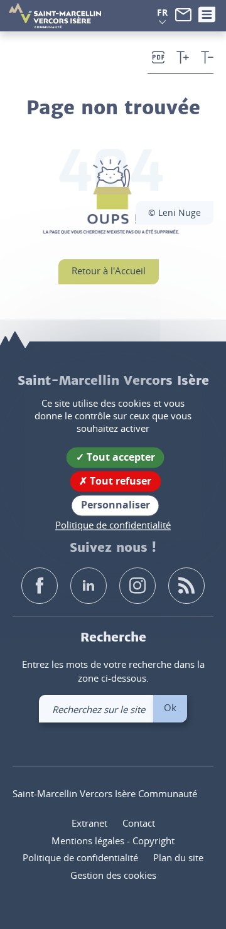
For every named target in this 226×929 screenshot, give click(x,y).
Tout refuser (119, 481)
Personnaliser (115, 505)
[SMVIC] (55, 15)
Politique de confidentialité (80, 857)
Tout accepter (119, 457)
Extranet (89, 823)
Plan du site (178, 857)
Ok (170, 707)
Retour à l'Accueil (109, 270)
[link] (183, 13)
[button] (162, 12)
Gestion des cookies (113, 875)
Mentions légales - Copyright (113, 840)
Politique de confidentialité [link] (113, 524)
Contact (138, 823)
